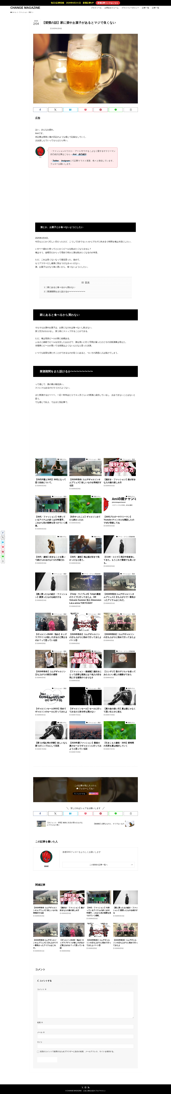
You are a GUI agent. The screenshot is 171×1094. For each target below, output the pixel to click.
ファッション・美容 (42, 28)
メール (41, 1032)
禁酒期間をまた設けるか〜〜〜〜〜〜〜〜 (66, 291)
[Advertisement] (85, 197)
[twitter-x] (82, 1087)
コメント (41, 989)
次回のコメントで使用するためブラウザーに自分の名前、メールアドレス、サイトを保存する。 (77, 1051)
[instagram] (85, 1087)
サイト (39, 1042)
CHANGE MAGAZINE (25, 7)
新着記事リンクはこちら (108, 3)
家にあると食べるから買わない (61, 287)
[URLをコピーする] (131, 109)
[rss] (88, 1087)
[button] (40, 109)
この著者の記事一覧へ (99, 865)
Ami (46, 866)
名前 (40, 1022)
